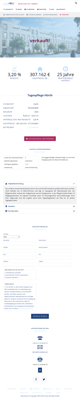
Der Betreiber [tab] (13, 211)
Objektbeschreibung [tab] (15, 184)
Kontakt (65, 15)
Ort (42, 254)
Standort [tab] (11, 206)
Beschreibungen (51, 15)
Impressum (24, 393)
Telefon (6, 261)
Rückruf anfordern (12, 277)
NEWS (24, 389)
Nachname (43, 240)
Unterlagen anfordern (41, 139)
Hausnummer (44, 247)
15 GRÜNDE (36, 389)
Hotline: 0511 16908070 (29, 4)
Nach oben (40, 370)
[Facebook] (36, 379)
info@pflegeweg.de (40, 352)
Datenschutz (37, 393)
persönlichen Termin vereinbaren (17, 275)
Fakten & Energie (35, 15)
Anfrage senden (40, 316)
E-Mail (42, 261)
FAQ (59, 389)
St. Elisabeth (33, 127)
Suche (76, 3)
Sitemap (49, 393)
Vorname (6, 240)
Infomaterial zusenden (13, 273)
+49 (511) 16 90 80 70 (40, 343)
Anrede (6, 234)
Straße (6, 247)
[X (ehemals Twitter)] (44, 379)
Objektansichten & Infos (15, 15)
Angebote (12, 389)
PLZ (6, 254)
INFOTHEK (48, 389)
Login (58, 393)
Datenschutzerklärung (26, 308)
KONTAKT (69, 389)
